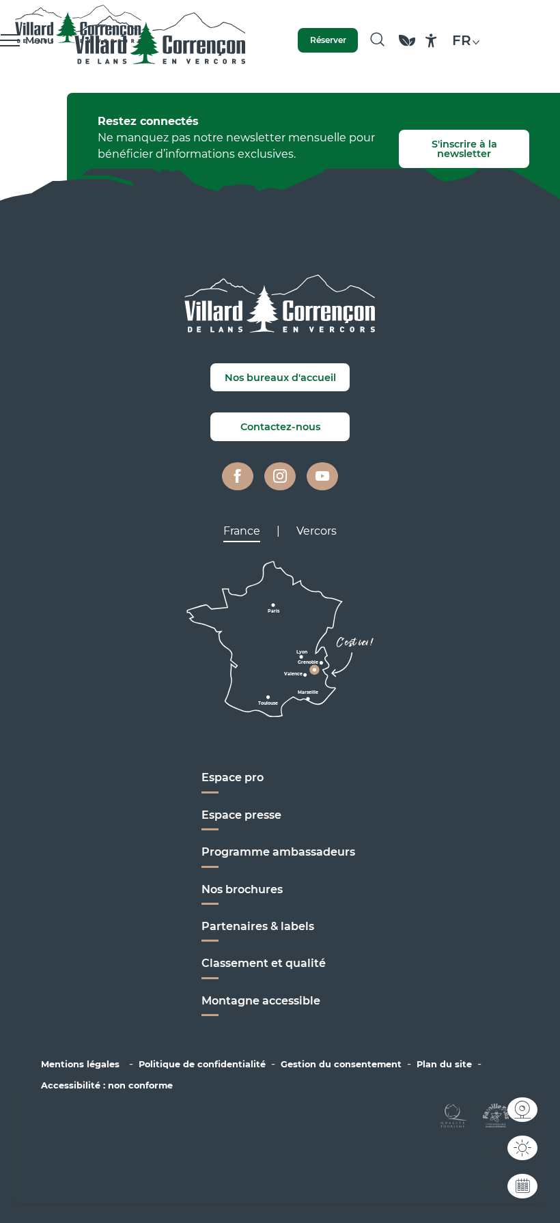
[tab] (242, 531)
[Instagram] (280, 476)
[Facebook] (238, 476)
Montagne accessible (260, 1000)
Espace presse (241, 815)
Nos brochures (242, 889)
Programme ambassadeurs (279, 851)
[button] (377, 40)
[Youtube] (322, 476)
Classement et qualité (263, 963)
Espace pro (232, 777)
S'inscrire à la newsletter (464, 149)
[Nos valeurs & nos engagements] (407, 46)
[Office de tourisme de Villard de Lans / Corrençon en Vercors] (160, 40)
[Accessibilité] (431, 40)
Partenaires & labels (257, 926)
